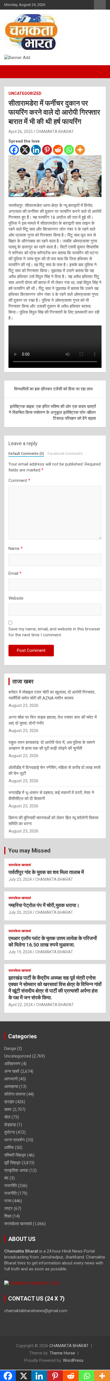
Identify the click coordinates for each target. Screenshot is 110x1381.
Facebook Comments (65, 453)
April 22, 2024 (20, 1004)
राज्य (7, 1200)
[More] (80, 150)
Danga (10, 1048)
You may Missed (29, 850)
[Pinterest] (47, 150)
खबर (8, 1109)
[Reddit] (58, 150)
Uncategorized (24, 93)
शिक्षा (7, 1216)
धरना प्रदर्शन (14, 1139)
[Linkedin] (36, 150)
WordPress (73, 1360)
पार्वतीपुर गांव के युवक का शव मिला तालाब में (46, 872)
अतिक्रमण (12, 1063)
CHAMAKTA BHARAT (55, 131)
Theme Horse (62, 1353)
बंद (6, 1178)
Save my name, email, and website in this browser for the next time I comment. (54, 631)
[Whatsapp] (69, 150)
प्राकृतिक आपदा (16, 1170)
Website (15, 598)
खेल (7, 1117)
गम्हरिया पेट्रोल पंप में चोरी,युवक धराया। (44, 905)
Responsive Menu (100, 5)
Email (14, 573)
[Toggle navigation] (11, 71)
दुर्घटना (9, 1132)
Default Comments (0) (26, 453)
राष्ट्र (8, 1208)
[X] (25, 150)
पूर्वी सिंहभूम (12, 1162)
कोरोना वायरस (14, 1094)
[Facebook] (14, 150)
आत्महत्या (11, 1086)
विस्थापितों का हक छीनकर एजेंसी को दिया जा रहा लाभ (53, 389)
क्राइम (9, 1101)
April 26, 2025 (20, 131)
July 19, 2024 (20, 952)
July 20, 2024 (20, 912)
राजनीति (10, 1185)
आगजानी (10, 1078)
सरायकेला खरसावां (19, 865)
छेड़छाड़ (10, 1124)
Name (15, 548)
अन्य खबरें (11, 1071)
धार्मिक (9, 1147)
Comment (19, 480)
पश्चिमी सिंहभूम (15, 1155)
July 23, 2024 (20, 879)
